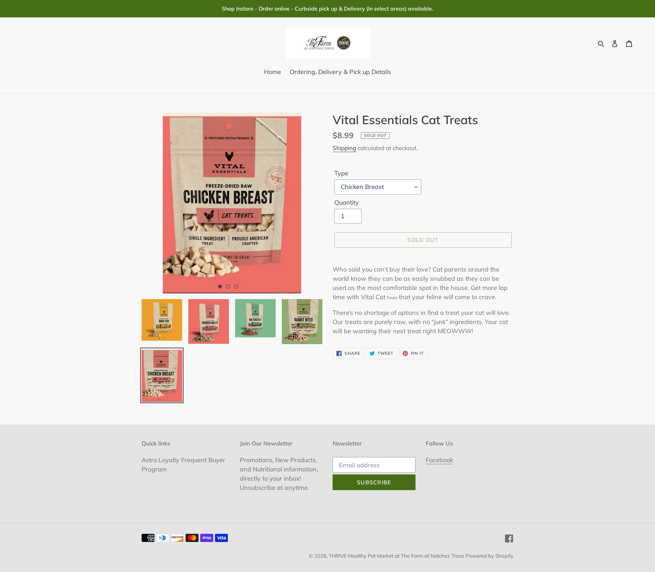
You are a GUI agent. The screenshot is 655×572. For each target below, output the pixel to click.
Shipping (344, 147)
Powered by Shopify (489, 556)
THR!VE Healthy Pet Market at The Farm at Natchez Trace (396, 556)
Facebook (439, 460)
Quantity (346, 202)
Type (341, 173)
